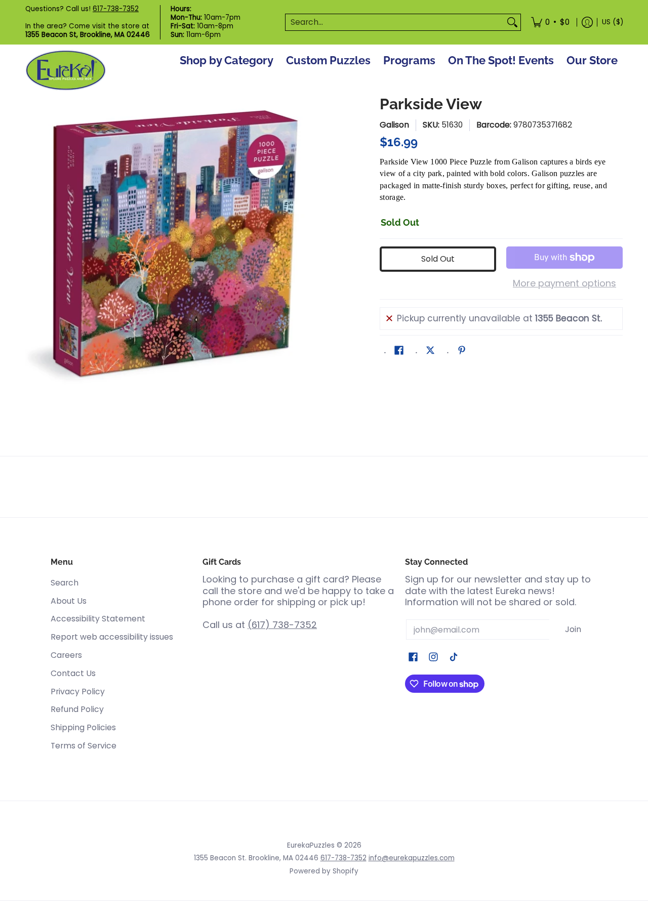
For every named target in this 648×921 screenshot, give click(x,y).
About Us (69, 601)
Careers (66, 655)
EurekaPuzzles (311, 845)
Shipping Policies (83, 727)
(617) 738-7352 (282, 624)
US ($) (612, 22)
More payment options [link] (564, 283)
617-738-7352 (116, 9)
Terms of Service (83, 745)
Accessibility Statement (98, 618)
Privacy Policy (78, 691)
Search (64, 583)
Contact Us (73, 673)
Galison (394, 125)
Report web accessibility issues (112, 637)
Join (573, 629)
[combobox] (395, 22)
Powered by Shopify (324, 871)
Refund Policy (77, 709)
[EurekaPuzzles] (65, 71)
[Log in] (587, 22)
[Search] (512, 22)
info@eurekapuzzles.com (412, 858)
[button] (399, 351)
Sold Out (438, 259)
